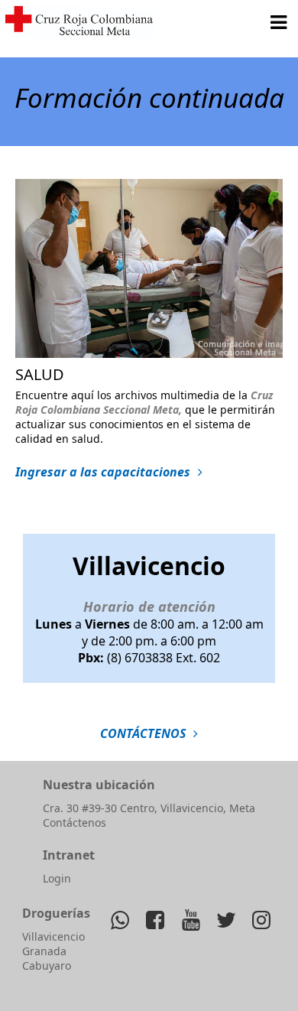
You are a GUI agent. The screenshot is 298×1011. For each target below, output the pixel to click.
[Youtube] (191, 919)
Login (57, 878)
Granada (44, 951)
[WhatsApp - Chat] (120, 919)
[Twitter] (226, 919)
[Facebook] (155, 919)
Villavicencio (53, 936)
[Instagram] (261, 919)
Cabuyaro (46, 965)
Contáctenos (74, 822)
